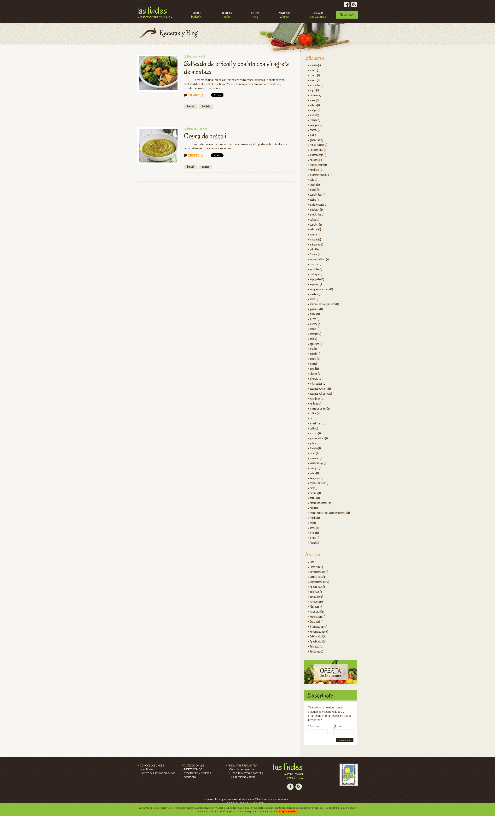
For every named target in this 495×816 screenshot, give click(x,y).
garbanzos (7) (316, 140)
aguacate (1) (316, 344)
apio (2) (313, 339)
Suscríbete (347, 14)
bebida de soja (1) (318, 463)
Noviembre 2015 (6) (319, 631)
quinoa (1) (314, 443)
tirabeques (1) (316, 274)
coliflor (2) (315, 413)
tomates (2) (316, 224)
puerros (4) (315, 234)
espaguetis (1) (317, 279)
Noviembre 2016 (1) (319, 572)
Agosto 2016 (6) (318, 587)
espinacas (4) (316, 284)
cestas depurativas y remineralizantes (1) (330, 513)
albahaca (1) (315, 378)
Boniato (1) (315, 448)
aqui (229, 811)
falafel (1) (314, 543)
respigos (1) (316, 468)
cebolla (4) (315, 185)
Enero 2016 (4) (316, 621)
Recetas (255, 15)
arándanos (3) (316, 244)
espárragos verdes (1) (320, 388)
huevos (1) (315, 314)
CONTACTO (188, 777)
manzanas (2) (316, 458)
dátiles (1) (315, 498)
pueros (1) (315, 80)
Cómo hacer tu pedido (241, 769)
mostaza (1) (316, 294)
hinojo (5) (314, 115)
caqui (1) (314, 508)
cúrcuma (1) (315, 493)
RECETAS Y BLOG (191, 769)
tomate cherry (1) (318, 165)
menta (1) (314, 538)
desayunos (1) (316, 478)
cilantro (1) (315, 374)
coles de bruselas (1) (319, 483)
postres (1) (315, 433)
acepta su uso (287, 811)
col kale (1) (315, 120)
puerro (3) (314, 70)
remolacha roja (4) (318, 145)
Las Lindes (154, 11)
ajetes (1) (314, 319)
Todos (313, 562)
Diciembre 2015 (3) (318, 626)
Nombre (314, 726)
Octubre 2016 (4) (318, 577)
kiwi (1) (313, 349)
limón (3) (314, 299)
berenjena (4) (316, 125)
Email (338, 726)
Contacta (318, 15)
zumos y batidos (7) (319, 259)
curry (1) (313, 418)
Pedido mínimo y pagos (241, 777)
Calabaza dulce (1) (318, 150)
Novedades (285, 15)
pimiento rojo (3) (318, 155)
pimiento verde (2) (318, 205)
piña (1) (313, 364)
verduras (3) (315, 403)
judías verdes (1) (317, 383)
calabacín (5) (316, 160)
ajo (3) (313, 135)
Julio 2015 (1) (316, 646)
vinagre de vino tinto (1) (321, 289)
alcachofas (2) (316, 85)
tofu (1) (313, 180)
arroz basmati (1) (318, 423)
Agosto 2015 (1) (318, 641)
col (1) (313, 523)
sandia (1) (314, 329)
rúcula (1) (314, 453)
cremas (205, 166)
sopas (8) (314, 90)
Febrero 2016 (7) (317, 617)
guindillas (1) (316, 249)
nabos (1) (314, 473)
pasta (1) (314, 528)
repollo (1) (315, 518)
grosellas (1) (316, 269)
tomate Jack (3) (317, 194)
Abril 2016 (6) (316, 607)
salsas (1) (314, 219)
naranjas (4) (315, 334)
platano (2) (315, 324)
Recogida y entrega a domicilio (245, 773)
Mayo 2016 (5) (316, 602)
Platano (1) (315, 254)
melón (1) (314, 533)
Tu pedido (227, 15)
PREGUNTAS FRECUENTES (241, 765)
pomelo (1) (315, 354)
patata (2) (315, 105)
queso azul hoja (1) (319, 438)
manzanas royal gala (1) (321, 175)
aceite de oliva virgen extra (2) (324, 304)
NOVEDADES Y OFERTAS (196, 773)
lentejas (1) (315, 239)
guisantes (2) (316, 309)
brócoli (190, 106)
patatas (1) (315, 229)
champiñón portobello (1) (322, 503)
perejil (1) (314, 369)
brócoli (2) (315, 190)
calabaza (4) (315, 95)
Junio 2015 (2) (316, 651)
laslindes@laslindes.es (257, 799)
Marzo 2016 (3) (317, 612)
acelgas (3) (315, 110)
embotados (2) (317, 214)
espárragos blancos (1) (321, 394)
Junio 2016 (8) (316, 597)
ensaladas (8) (316, 210)
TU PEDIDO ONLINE (192, 765)
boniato (206, 106)
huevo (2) (314, 100)
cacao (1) (314, 488)
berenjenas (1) (316, 398)
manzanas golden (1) (320, 408)
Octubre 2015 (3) (318, 636)
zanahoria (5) (316, 170)
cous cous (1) (316, 264)
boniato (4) (315, 65)
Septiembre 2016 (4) (319, 582)
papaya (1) (315, 359)
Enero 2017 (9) (316, 567)
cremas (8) (315, 75)
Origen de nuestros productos (157, 773)
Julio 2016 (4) (316, 592)
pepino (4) (314, 199)
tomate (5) (315, 130)
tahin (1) (314, 428)
